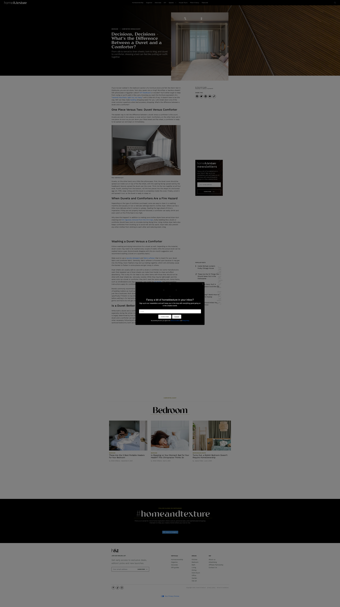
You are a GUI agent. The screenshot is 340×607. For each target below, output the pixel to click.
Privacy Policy (185, 320)
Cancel (176, 317)
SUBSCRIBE (165, 317)
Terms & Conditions (175, 320)
